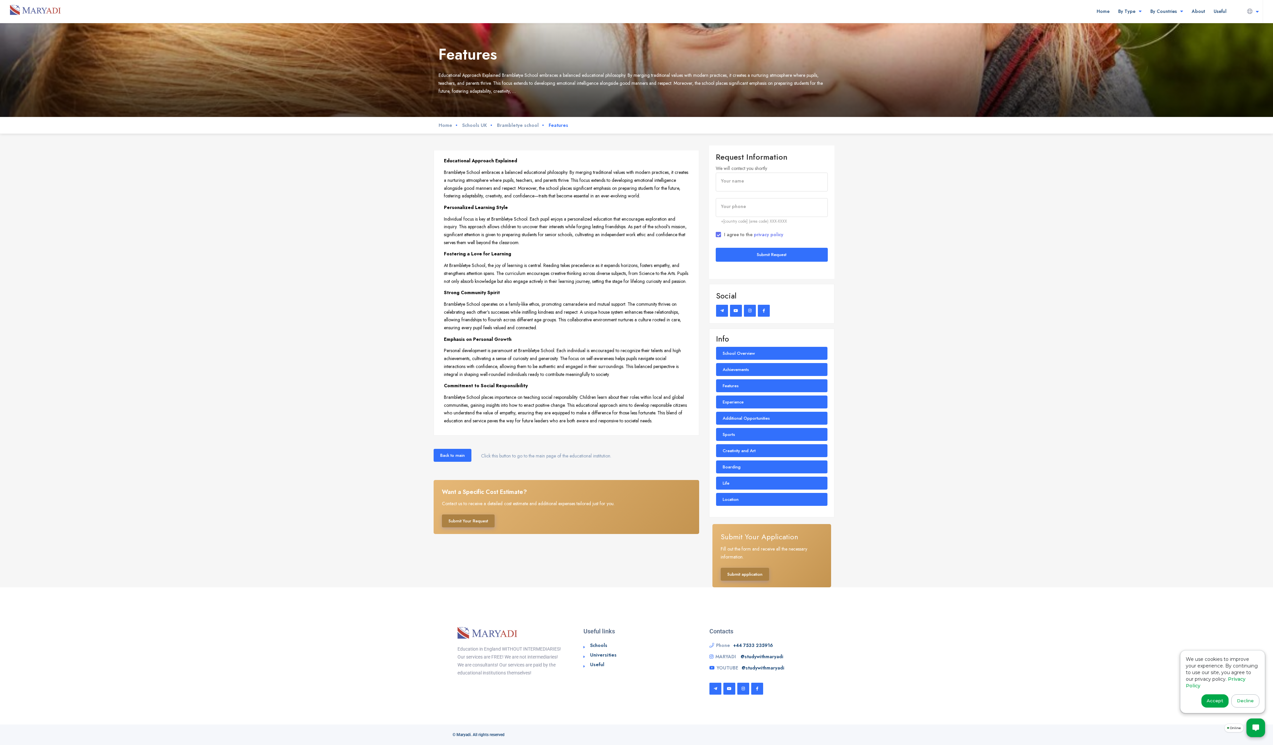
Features (731, 386)
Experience (733, 402)
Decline (1245, 700)
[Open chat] (1255, 727)
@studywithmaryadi (762, 656)
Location (731, 499)
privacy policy (768, 234)
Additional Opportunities (746, 418)
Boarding (732, 467)
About (1198, 11)
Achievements (736, 369)
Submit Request (771, 254)
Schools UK (474, 125)
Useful (1220, 11)
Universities (603, 655)
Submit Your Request (468, 521)
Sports (729, 434)
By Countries (1163, 11)
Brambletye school (518, 125)
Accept (1215, 700)
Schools (598, 645)
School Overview (739, 353)
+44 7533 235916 (753, 645)
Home (1103, 11)
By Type (1126, 11)
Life (726, 483)
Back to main (452, 455)
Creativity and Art (739, 451)
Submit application (744, 574)
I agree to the (753, 234)
